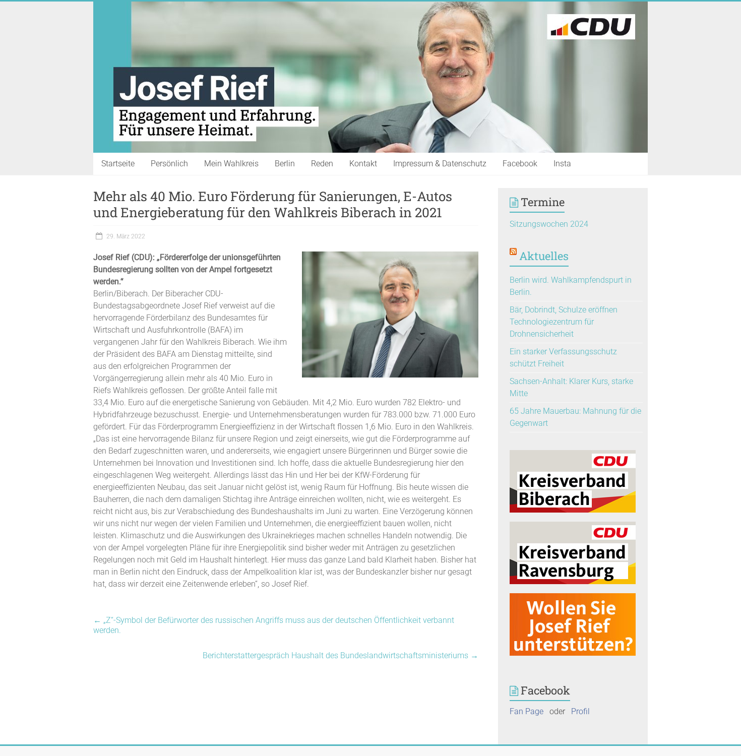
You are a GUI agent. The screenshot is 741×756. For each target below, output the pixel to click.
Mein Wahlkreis (231, 163)
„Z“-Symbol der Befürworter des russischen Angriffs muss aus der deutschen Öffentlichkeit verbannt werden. (273, 625)
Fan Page (526, 711)
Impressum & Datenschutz (439, 163)
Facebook (520, 163)
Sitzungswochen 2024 (549, 224)
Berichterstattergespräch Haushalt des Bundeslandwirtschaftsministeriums (340, 655)
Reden (322, 163)
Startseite (118, 163)
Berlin (285, 163)
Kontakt (363, 163)
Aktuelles (544, 255)
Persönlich (169, 163)
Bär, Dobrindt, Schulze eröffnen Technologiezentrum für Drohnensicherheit (564, 322)
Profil (580, 711)
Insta (562, 163)
